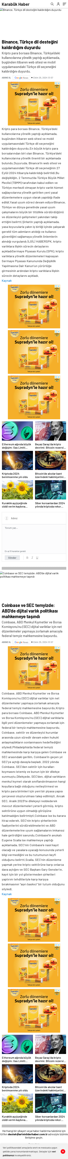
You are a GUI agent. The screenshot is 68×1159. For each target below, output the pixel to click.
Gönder (12, 557)
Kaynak (7, 280)
